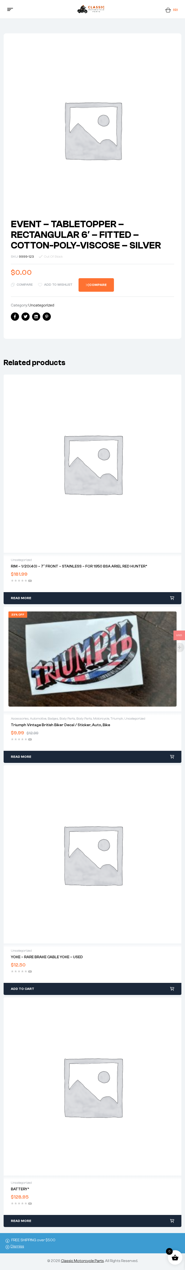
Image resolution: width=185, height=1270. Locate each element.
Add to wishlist (58, 285)
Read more (21, 598)
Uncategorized (41, 305)
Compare (25, 285)
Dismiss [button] (17, 1246)
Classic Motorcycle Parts (82, 1261)
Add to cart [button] (22, 989)
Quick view (92, 463)
